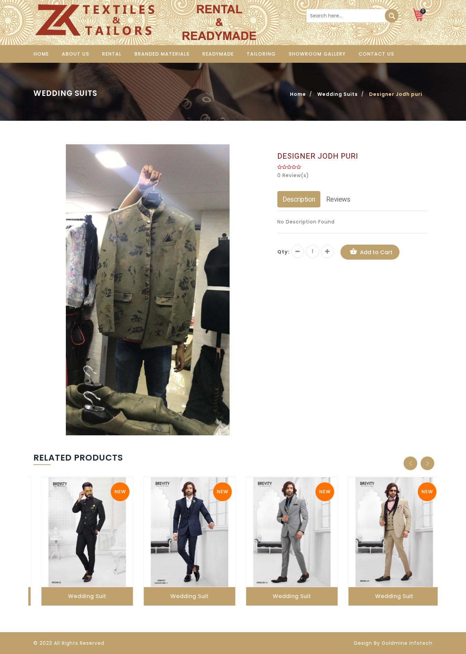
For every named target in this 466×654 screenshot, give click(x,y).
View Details (81, 539)
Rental (111, 53)
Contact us (376, 53)
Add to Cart (376, 252)
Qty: (283, 251)
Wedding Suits (337, 94)
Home (41, 53)
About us (75, 53)
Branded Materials (161, 53)
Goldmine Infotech (407, 643)
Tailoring (261, 53)
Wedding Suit (79, 596)
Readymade (218, 53)
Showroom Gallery (317, 53)
